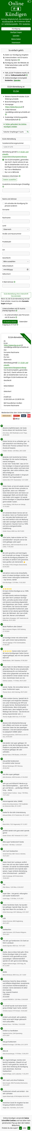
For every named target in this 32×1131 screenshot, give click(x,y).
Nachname (6, 217)
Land (4, 225)
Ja (20, 1128)
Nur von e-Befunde (12, 172)
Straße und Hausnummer (11, 234)
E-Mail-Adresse (7, 282)
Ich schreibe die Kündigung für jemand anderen (16, 204)
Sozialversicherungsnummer (13, 143)
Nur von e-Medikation (13, 169)
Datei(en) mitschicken (10, 176)
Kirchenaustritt (7, 21)
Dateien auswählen (9, 179)
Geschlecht (6, 258)
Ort (3, 250)
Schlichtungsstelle (11, 24)
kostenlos (26, 24)
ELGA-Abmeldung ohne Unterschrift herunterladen (16, 295)
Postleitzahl (6, 242)
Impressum (16, 42)
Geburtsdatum (7, 266)
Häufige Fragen (16, 32)
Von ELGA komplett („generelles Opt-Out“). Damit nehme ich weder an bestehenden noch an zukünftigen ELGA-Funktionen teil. (17, 163)
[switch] (29, 1)
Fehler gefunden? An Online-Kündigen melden (15, 125)
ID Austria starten (10, 322)
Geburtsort (6, 274)
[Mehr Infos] (19, 60)
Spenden (16, 35)
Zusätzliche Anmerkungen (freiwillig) (16, 184)
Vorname (5, 209)
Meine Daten (16, 39)
